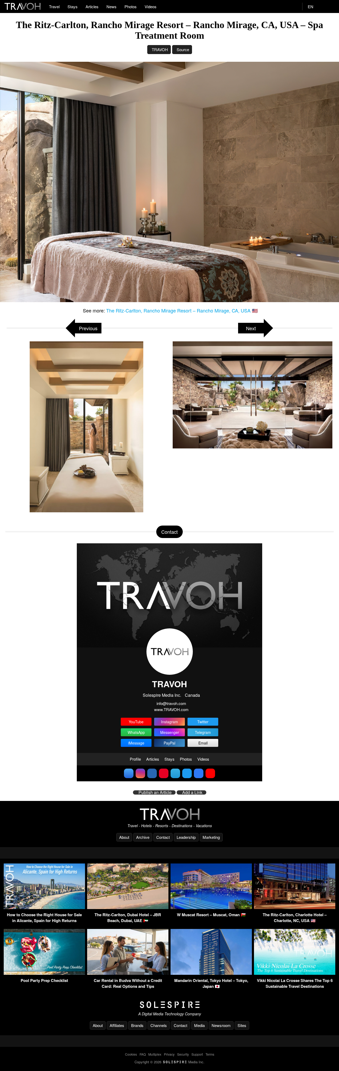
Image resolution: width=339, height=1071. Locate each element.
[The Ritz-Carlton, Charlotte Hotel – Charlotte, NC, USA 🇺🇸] (294, 907)
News (111, 6)
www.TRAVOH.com (171, 709)
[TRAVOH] (169, 814)
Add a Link (192, 792)
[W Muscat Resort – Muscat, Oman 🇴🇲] (211, 907)
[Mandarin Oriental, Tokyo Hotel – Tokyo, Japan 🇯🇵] (211, 973)
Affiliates (117, 1025)
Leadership (186, 837)
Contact (163, 837)
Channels (158, 1025)
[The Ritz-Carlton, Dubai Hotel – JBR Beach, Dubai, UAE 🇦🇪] (127, 907)
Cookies (131, 1054)
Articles (92, 6)
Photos (130, 6)
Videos (151, 6)
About (124, 837)
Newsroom (221, 1025)
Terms (210, 1054)
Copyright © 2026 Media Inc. (169, 1061)
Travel (54, 6)
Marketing (211, 837)
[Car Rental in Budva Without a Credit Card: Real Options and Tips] (127, 973)
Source (183, 49)
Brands (137, 1025)
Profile (135, 759)
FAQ (143, 1054)
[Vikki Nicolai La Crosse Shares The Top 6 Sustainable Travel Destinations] (294, 973)
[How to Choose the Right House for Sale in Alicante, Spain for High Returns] (44, 907)
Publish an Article (155, 792)
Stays (73, 6)
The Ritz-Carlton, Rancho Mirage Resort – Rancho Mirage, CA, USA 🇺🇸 (182, 310)
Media (199, 1025)
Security (183, 1054)
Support (197, 1054)
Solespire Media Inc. (162, 695)
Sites (242, 1025)
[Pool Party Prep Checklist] (44, 973)
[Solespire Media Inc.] (169, 1004)
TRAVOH (160, 49)
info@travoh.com (171, 703)
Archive (142, 837)
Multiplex (154, 1054)
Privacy (169, 1054)
